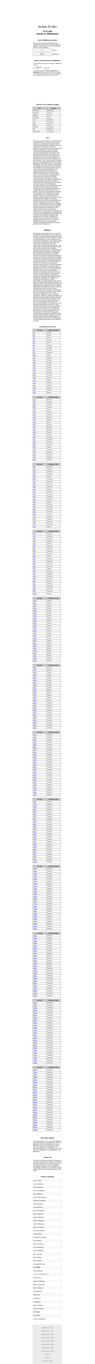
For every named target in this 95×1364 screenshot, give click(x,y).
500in (34, 727)
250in (34, 660)
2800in (35, 940)
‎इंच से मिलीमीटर (36, 1267)
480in (34, 722)
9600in (35, 1120)
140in (34, 618)
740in (34, 792)
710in (34, 784)
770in (34, 804)
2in (34, 335)
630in (34, 764)
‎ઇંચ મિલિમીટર (37, 1298)
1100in (35, 871)
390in (34, 700)
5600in (35, 1015)
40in (34, 434)
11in (34, 357)
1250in (35, 878)
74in (34, 524)
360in (34, 692)
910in (34, 839)
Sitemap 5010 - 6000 (47, 1347)
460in (34, 717)
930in (34, 844)
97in (34, 586)
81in (34, 546)
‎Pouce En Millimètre (39, 1210)
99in (34, 591)
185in (34, 640)
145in (34, 620)
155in (34, 625)
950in (34, 849)
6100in (35, 1027)
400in (34, 702)
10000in (35, 1130)
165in (34, 630)
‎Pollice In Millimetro (38, 1220)
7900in (35, 1077)
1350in (35, 883)
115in (34, 605)
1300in (35, 881)
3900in (35, 968)
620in (34, 762)
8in (34, 350)
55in (34, 476)
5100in (35, 1002)
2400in (35, 926)
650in (34, 769)
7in (34, 347)
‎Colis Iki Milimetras (38, 1224)
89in (34, 566)
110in (34, 603)
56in (34, 479)
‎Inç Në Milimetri (37, 1291)
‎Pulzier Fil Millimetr (38, 1227)
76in (34, 533)
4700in (35, 988)
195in (34, 645)
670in (34, 774)
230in (34, 655)
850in (34, 824)
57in (34, 481)
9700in (35, 1122)
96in (34, 583)
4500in (35, 983)
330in (34, 685)
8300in (35, 1087)
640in (34, 767)
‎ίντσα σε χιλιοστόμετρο (39, 1197)
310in (34, 680)
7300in (35, 1058)
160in (34, 628)
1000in (35, 861)
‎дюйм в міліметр (38, 1305)
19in (34, 377)
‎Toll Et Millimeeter (38, 1204)
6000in (35, 1025)
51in (34, 466)
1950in (35, 913)
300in (34, 677)
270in (34, 670)
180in (34, 638)
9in (34, 352)
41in (34, 437)
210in (34, 650)
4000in (35, 970)
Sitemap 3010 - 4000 (47, 1341)
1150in (35, 873)
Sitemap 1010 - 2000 (47, 1334)
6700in (35, 1043)
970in (34, 854)
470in (34, 720)
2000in (35, 916)
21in (34, 382)
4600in (35, 986)
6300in (35, 1032)
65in (34, 501)
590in (34, 754)
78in (34, 538)
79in (34, 541)
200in (34, 648)
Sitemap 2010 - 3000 (47, 1337)
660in (34, 772)
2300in (35, 924)
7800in (35, 1074)
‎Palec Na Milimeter (38, 1244)
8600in (35, 1095)
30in (34, 409)
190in (34, 643)
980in (34, 856)
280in (34, 672)
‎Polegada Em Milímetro (40, 1237)
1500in (35, 891)
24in (34, 390)
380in (34, 697)
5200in (35, 1005)
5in (34, 342)
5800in (35, 1020)
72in (34, 519)
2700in (35, 938)
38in (34, 429)
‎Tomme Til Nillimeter (39, 1190)
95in (34, 581)
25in (34, 392)
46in (34, 449)
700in (34, 782)
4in (34, 340)
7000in (35, 1050)
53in (34, 471)
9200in (35, 1110)
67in (34, 506)
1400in (35, 886)
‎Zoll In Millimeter (38, 1194)
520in (34, 737)
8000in (35, 1079)
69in (34, 511)
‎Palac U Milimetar (38, 1214)
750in (34, 794)
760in (34, 801)
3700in (35, 963)
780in (34, 806)
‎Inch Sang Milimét (38, 1308)
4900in (35, 993)
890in (34, 834)
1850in (35, 908)
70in (34, 514)
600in (34, 757)
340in (34, 687)
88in (34, 563)
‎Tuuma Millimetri (38, 1207)
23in (34, 387)
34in (34, 419)
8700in (35, 1097)
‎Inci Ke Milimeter (38, 1271)
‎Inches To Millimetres (39, 1319)
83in (34, 551)
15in (34, 367)
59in (34, 486)
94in (34, 578)
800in (34, 811)
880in (34, 831)
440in (34, 712)
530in (34, 739)
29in (34, 407)
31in (34, 412)
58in (34, 484)
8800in (35, 1100)
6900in (35, 1048)
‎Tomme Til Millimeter (39, 1281)
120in (34, 608)
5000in (35, 996)
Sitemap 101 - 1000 (47, 1331)
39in (34, 432)
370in (34, 695)
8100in (35, 1082)
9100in (35, 1107)
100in (34, 593)
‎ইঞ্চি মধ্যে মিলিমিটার (37, 1260)
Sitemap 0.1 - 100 (47, 1327)
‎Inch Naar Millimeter (39, 1230)
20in (34, 380)
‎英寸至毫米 (36, 1315)
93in (34, 576)
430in (34, 710)
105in (34, 600)
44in (34, 444)
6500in (35, 1038)
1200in (35, 876)
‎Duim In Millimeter (38, 1250)
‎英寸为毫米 (36, 1312)
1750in (35, 903)
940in (34, 846)
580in (34, 752)
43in (34, 442)
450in (34, 715)
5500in (35, 1012)
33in (34, 417)
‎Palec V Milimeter (38, 1288)
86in (34, 558)
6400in (35, 1035)
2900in (35, 943)
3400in (35, 955)
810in (34, 814)
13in (34, 362)
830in (34, 819)
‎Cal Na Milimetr (37, 1234)
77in (34, 536)
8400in (35, 1089)
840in (34, 821)
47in (34, 452)
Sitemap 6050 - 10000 (47, 1351)
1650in (35, 898)
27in (34, 402)
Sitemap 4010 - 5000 (47, 1344)
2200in (35, 921)
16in (34, 370)
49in (34, 457)
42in (34, 439)
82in (34, 548)
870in (34, 829)
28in (34, 404)
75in (34, 526)
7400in (35, 1060)
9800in (35, 1125)
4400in (35, 981)
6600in (35, 1040)
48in (34, 454)
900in (34, 836)
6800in (35, 1045)
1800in (35, 906)
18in (34, 375)
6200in (35, 1030)
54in (34, 474)
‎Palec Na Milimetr (38, 1187)
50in (34, 459)
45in (34, 447)
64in (34, 499)
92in (34, 573)
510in (34, 734)
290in (34, 675)
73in (34, 521)
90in (34, 568)
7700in (35, 1072)
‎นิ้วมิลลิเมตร (36, 1295)
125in (34, 610)
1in (34, 332)
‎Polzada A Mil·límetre (39, 1264)
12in (34, 360)
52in (34, 469)
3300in (35, 953)
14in (34, 365)
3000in (35, 945)
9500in (35, 1117)
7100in (35, 1053)
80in (34, 543)
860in (34, 826)
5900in (35, 1022)
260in (34, 667)
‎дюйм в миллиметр (39, 1284)
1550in (35, 893)
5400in (35, 1010)
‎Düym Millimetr (37, 1257)
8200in (35, 1084)
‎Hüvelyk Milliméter (38, 1217)
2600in (35, 935)
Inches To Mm (47, 26)
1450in (35, 888)
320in (34, 682)
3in (34, 337)
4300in (35, 978)
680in (34, 777)
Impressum (47, 1357)
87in (34, 561)
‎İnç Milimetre (37, 1302)
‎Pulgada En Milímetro (39, 1200)
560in (34, 747)
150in (34, 623)
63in (34, 496)
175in (34, 635)
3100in (35, 948)
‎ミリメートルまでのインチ (41, 1274)
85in (34, 556)
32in (34, 414)
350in (34, 690)
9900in (35, 1127)
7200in (35, 1055)
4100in (35, 973)
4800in (35, 991)
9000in (35, 1105)
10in (34, 355)
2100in (35, 918)
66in (34, 504)
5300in (35, 1007)
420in (34, 707)
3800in (35, 965)
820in (34, 816)
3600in (35, 960)
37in (34, 427)
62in (34, 494)
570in (34, 749)
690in (34, 779)
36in (34, 424)
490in (34, 725)
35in (34, 422)
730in (34, 789)
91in (34, 571)
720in (34, 787)
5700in (35, 1017)
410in (34, 705)
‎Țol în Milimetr (37, 1240)
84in (34, 553)
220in (34, 653)
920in (34, 841)
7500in (35, 1063)
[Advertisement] (17, 12)
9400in (35, 1115)
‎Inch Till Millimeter (38, 1247)
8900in (35, 1102)
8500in (35, 1092)
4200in (35, 975)
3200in (35, 950)
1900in (35, 911)
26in (34, 399)
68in (34, 509)
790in (34, 809)
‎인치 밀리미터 (37, 1277)
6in (34, 345)
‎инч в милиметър (38, 1184)
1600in (35, 896)
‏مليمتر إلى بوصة (37, 1254)
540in (34, 742)
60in (34, 489)
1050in (35, 868)
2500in (35, 929)
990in (34, 859)
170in (34, 633)
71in (34, 516)
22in (34, 385)
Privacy (47, 1354)
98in (34, 588)
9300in (35, 1112)
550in (34, 744)
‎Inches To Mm (37, 1180)
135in (34, 615)
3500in (35, 958)
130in (34, 613)
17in (34, 372)
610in (34, 759)
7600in (35, 1069)
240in (34, 658)
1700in (35, 901)
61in (34, 491)
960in (34, 851)
